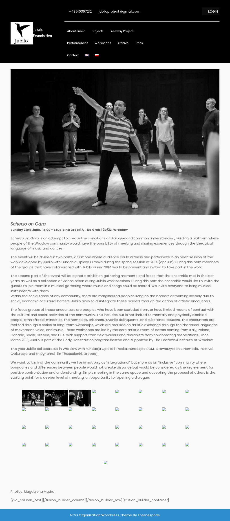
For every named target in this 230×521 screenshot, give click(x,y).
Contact (73, 55)
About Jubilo (76, 31)
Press (139, 43)
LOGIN (213, 11)
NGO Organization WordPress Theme (101, 515)
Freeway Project (121, 31)
